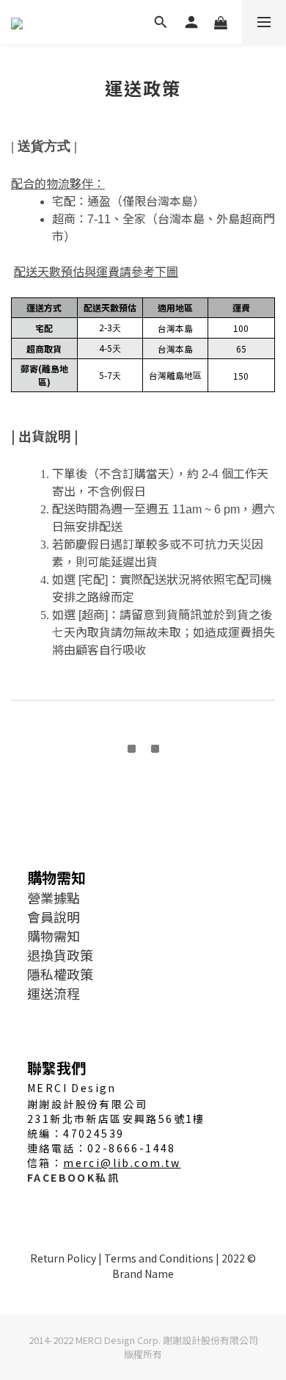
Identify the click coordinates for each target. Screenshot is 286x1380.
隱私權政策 (60, 973)
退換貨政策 (60, 954)
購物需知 (53, 935)
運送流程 (53, 993)
